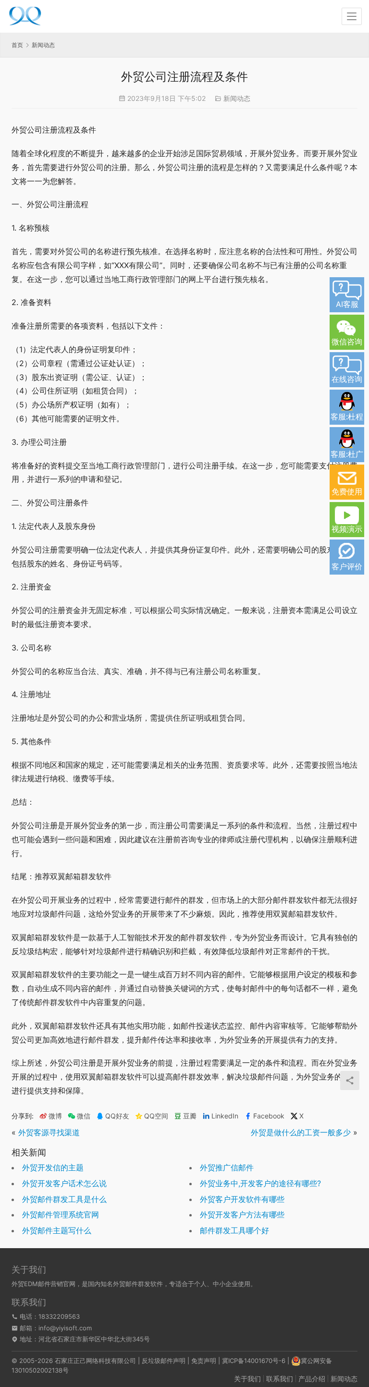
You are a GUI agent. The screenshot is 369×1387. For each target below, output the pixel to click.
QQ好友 (117, 1116)
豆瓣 (190, 1116)
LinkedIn (224, 1116)
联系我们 (279, 1379)
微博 (55, 1116)
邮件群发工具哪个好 (234, 1230)
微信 (79, 1116)
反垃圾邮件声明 (163, 1360)
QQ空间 (156, 1116)
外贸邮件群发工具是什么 (64, 1199)
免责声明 (203, 1360)
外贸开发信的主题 (53, 1167)
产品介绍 (311, 1379)
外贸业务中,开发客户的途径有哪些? (260, 1183)
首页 (17, 45)
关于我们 (247, 1379)
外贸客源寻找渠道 (49, 1132)
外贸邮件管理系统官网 (60, 1214)
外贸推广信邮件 (227, 1167)
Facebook (268, 1116)
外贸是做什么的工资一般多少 (301, 1132)
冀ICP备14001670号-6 (253, 1360)
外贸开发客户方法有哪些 (242, 1214)
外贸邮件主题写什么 (56, 1230)
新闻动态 (236, 98)
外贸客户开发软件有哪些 (242, 1199)
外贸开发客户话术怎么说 (64, 1183)
